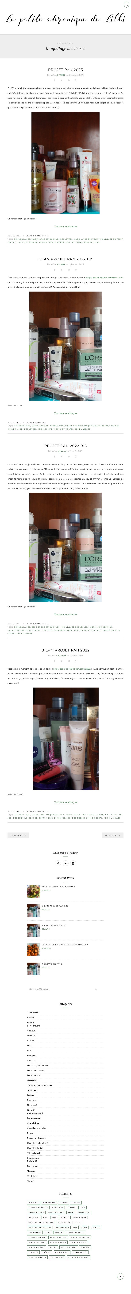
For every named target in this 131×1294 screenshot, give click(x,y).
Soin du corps (74, 242)
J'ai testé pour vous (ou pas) (40, 1085)
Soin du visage (92, 242)
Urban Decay (62, 1252)
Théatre (46, 1252)
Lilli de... (16, 236)
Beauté (61, 75)
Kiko (54, 1217)
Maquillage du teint (111, 239)
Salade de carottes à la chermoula (65, 945)
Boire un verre (33, 1118)
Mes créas (32, 1100)
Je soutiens (32, 1090)
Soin (29, 1045)
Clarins (76, 1202)
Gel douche (38, 627)
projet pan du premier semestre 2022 (71, 668)
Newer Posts (19, 835)
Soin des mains (56, 242)
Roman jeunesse (75, 1232)
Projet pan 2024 (52, 964)
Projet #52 (32, 1161)
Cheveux (31, 1030)
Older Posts (112, 835)
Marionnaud (62, 1227)
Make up (31, 1035)
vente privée (80, 1252)
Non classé (32, 1105)
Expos (30, 1133)
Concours (31, 1060)
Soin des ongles (101, 630)
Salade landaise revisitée (58, 886)
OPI (75, 1227)
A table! (46, 890)
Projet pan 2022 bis (65, 446)
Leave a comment (36, 236)
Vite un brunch (33, 1153)
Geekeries (32, 1080)
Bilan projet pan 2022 (65, 650)
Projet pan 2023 (65, 70)
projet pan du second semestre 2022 (104, 277)
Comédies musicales (36, 1128)
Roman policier (37, 1237)
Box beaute (49, 1202)
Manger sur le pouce (36, 1138)
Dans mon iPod (34, 1075)
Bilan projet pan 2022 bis (65, 259)
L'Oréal (65, 1217)
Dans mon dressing (36, 1070)
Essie (70, 1212)
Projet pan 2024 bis (54, 925)
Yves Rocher (57, 1257)
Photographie (33, 1158)
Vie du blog (32, 1176)
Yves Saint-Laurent (78, 1257)
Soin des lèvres (38, 242)
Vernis (30, 1050)
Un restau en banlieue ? (37, 1143)
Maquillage (38, 239)
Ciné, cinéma (33, 1123)
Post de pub (32, 1166)
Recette (96, 1227)
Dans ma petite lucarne (37, 1065)
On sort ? (31, 1110)
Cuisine (72, 1207)
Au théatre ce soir (35, 1113)
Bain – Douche (33, 1025)
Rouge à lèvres (58, 1237)
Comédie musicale (38, 1207)
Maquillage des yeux (86, 239)
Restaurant (35, 1232)
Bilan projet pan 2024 (56, 906)
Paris (84, 1227)
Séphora (85, 1247)
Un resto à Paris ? (35, 1148)
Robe (48, 1232)
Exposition (84, 1212)
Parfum (30, 1040)
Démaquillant (56, 1212)
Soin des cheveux (18, 242)
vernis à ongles (37, 1257)
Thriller (33, 1252)
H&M (45, 1217)
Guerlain (34, 1217)
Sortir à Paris (68, 1247)
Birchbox (34, 1202)
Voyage (30, 1181)
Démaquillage (22, 239)
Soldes (53, 1247)
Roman (58, 1232)
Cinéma (63, 1202)
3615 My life (33, 1012)
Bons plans (32, 1055)
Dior (82, 1207)
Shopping (31, 1171)
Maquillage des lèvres (59, 239)
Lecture (30, 1095)
